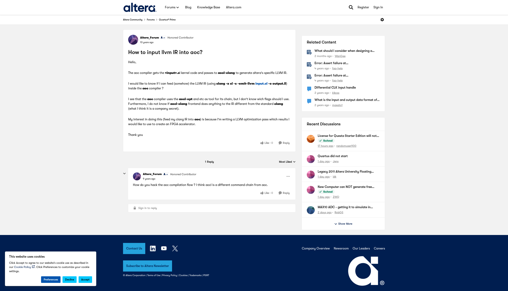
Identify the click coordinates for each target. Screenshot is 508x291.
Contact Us (134, 248)
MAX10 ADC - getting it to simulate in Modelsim (344, 207)
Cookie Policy (22, 267)
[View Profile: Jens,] (311, 159)
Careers (379, 248)
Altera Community (132, 19)
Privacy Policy (169, 275)
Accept (85, 279)
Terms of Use (153, 275)
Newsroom (341, 248)
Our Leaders (361, 248)
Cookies (183, 275)
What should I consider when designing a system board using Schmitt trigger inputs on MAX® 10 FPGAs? (346, 51)
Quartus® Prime (167, 19)
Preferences (51, 279)
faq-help (337, 68)
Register (363, 7)
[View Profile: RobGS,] (311, 210)
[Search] (351, 7)
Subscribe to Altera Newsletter (147, 266)
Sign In (378, 7)
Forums (151, 19)
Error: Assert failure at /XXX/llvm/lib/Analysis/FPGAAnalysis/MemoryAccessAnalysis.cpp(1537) (347, 76)
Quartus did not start (333, 156)
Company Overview (316, 248)
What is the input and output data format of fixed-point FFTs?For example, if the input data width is (346, 100)
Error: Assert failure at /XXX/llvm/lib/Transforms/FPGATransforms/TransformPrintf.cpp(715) (347, 63)
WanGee (340, 56)
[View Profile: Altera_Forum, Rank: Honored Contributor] (133, 40)
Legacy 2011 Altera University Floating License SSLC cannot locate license (344, 172)
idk (334, 176)
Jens (336, 161)
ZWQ (336, 196)
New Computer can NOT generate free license (345, 187)
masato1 (337, 105)
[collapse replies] (124, 173)
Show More (345, 223)
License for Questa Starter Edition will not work (347, 136)
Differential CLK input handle (335, 87)
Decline (69, 279)
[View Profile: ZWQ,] (311, 190)
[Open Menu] (382, 19)
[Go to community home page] (140, 7)
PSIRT (206, 275)
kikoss (335, 92)
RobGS (339, 212)
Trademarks (195, 275)
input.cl (261, 83)
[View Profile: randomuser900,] (311, 139)
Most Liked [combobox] (287, 162)
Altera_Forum (149, 37)
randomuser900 (346, 145)
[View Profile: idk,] (311, 175)
